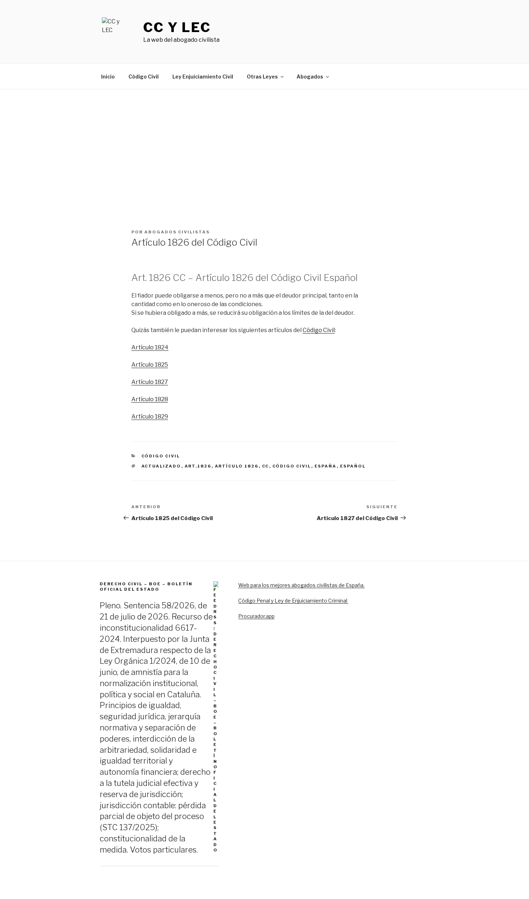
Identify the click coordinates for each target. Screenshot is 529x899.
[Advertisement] (264, 143)
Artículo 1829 (149, 416)
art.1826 (198, 466)
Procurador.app (256, 616)
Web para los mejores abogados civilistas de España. (301, 585)
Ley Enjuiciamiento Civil (202, 76)
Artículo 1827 (149, 382)
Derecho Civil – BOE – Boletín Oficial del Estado (146, 586)
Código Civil (143, 76)
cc (265, 466)
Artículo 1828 (149, 399)
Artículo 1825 (149, 364)
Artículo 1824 (149, 347)
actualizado (161, 466)
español (353, 466)
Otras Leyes (262, 76)
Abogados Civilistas (177, 231)
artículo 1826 (237, 466)
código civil (291, 466)
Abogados (310, 76)
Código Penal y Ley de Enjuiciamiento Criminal (293, 601)
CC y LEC (177, 27)
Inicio (108, 76)
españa (326, 466)
